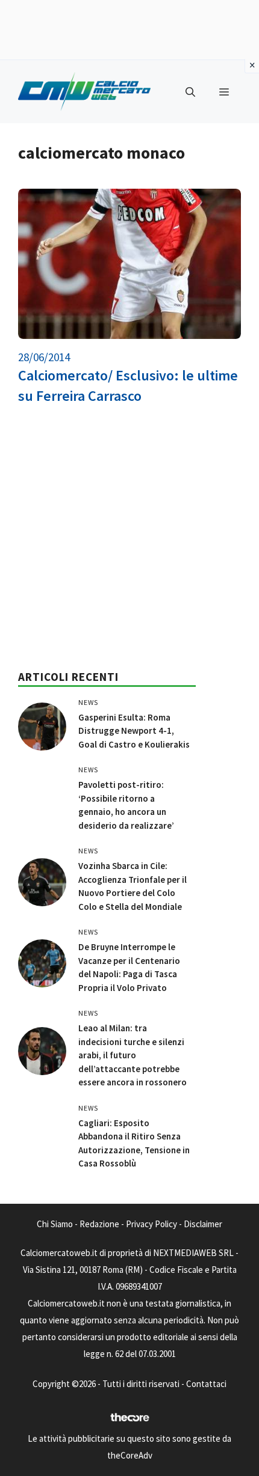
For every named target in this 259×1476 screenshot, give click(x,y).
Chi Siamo (55, 1224)
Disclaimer (203, 1224)
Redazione (99, 1224)
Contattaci (206, 1383)
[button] (190, 92)
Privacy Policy (151, 1224)
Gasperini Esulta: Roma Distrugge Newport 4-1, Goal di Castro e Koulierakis (134, 731)
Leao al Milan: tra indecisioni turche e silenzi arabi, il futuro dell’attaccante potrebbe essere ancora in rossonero (132, 1055)
